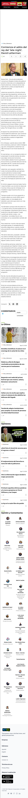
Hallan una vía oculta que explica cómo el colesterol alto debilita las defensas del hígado (13, 395)
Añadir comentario (20, 313)
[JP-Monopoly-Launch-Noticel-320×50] (14, 4)
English (4, 752)
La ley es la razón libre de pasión (12, 503)
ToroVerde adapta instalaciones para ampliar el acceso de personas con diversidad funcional (13, 410)
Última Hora (6, 7)
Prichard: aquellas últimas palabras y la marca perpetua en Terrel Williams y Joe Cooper (13, 490)
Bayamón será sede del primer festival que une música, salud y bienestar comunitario (12, 380)
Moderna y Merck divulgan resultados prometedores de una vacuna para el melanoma (12, 364)
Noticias (16, 7)
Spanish (4, 749)
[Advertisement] (14, 24)
